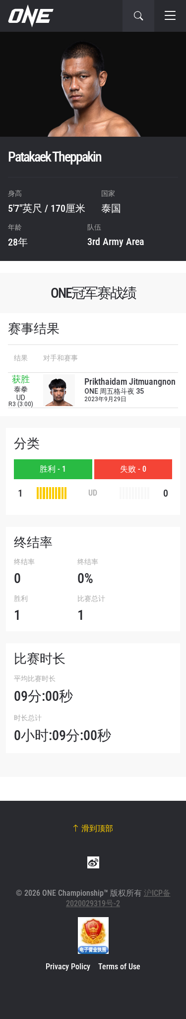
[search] (138, 16)
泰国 (111, 208)
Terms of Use (119, 966)
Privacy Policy (68, 966)
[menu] (170, 15)
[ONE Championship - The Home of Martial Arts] (30, 16)
